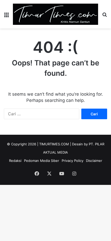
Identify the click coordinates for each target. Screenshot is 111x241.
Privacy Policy (72, 161)
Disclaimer (94, 161)
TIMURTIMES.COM (54, 144)
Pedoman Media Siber (41, 161)
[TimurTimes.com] (55, 14)
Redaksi (15, 161)
